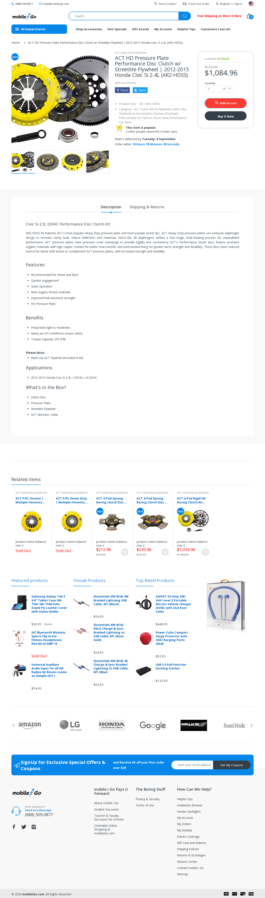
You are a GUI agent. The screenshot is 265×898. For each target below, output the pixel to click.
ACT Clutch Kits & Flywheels (131, 53)
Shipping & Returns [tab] (147, 206)
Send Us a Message (38, 810)
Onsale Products (89, 580)
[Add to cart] (124, 552)
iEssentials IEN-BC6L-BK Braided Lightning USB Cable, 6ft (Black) (111, 600)
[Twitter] (23, 828)
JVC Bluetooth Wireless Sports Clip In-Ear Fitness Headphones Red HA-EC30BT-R (48, 638)
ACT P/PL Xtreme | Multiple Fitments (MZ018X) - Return (29, 500)
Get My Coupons (231, 765)
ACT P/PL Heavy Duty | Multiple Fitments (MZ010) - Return (71, 500)
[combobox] (129, 16)
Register (225, 4)
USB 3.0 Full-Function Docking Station (171, 666)
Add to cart (228, 103)
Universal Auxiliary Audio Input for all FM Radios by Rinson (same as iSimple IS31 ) (49, 670)
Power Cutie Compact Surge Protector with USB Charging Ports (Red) (172, 638)
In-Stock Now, (159, 118)
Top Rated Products (155, 580)
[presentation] (13, 725)
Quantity (210, 83)
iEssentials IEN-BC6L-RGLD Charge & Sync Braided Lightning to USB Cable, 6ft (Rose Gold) (109, 632)
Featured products (29, 580)
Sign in (238, 4)
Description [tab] (111, 206)
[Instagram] (33, 828)
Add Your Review (125, 83)
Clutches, (159, 113)
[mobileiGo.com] (24, 16)
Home (15, 43)
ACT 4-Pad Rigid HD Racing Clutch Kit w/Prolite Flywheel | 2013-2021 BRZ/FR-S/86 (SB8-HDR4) (192, 500)
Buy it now (226, 116)
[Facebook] (13, 828)
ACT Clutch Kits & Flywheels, (153, 109)
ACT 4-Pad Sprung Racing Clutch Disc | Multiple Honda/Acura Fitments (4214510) (152, 500)
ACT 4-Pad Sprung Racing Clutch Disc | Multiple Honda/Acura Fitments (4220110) (111, 500)
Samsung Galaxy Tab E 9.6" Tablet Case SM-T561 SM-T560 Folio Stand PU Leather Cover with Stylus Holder (49, 604)
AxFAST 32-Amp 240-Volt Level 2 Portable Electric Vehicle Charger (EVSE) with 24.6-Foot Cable (173, 604)
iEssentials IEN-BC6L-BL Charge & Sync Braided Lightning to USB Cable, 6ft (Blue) (111, 666)
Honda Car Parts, (138, 118)
